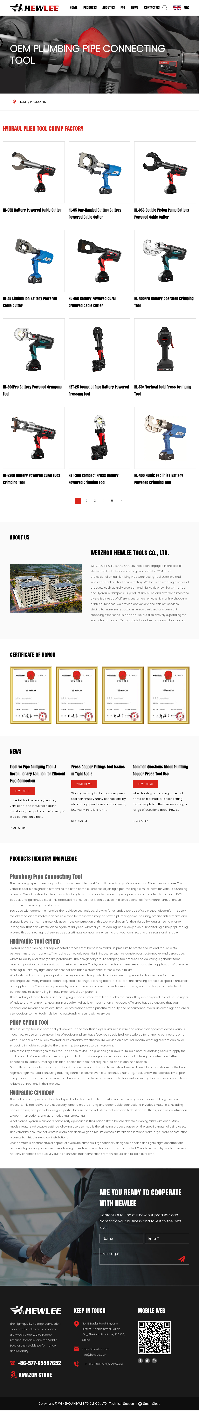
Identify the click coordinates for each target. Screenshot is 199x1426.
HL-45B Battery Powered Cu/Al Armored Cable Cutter (92, 302)
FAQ (122, 7)
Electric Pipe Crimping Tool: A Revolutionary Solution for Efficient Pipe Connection (37, 774)
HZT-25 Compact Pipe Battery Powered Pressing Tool (99, 390)
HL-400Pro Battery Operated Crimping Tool (164, 302)
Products (90, 7)
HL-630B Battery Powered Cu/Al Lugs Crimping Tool (31, 478)
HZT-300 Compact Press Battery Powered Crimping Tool (94, 478)
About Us (108, 7)
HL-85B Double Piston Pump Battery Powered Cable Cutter (161, 213)
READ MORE (18, 828)
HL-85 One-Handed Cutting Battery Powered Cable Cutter (95, 213)
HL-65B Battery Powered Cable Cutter (32, 210)
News (134, 7)
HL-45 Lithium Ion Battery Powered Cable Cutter (30, 302)
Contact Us (152, 7)
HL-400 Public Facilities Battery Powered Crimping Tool (158, 478)
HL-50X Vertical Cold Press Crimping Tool (162, 390)
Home (74, 7)
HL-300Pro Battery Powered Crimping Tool (32, 390)
